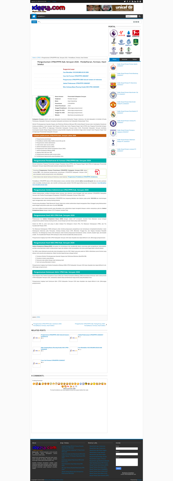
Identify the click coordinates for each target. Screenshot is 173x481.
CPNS (38, 317)
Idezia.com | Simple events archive (53, 480)
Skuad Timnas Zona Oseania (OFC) (99, 475)
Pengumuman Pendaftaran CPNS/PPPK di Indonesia (83, 177)
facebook (127, 1)
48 (80, 336)
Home (33, 16)
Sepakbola (41, 16)
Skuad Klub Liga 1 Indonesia (97, 446)
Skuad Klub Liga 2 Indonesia (97, 448)
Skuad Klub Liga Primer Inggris (98, 450)
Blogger (139, 480)
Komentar (124, 59)
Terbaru (135, 59)
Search (139, 16)
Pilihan (114, 59)
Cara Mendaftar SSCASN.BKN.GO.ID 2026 (76, 72)
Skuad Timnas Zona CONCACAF (99, 471)
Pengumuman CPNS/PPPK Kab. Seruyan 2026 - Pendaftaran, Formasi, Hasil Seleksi (71, 63)
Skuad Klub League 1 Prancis (98, 458)
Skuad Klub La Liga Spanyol (97, 452)
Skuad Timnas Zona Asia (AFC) (98, 467)
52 (43, 338)
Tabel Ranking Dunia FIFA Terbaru (99, 463)
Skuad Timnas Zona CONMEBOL (99, 469)
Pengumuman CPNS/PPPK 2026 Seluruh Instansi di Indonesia (82, 79)
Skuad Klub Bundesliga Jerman (98, 456)
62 (43, 362)
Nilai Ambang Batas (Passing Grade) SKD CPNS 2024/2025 (81, 87)
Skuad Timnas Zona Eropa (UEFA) (99, 465)
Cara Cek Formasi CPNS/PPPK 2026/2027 (76, 76)
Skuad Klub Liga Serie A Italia (98, 454)
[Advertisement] (69, 41)
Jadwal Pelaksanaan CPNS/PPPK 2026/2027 (76, 83)
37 (43, 350)
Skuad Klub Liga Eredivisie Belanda (99, 461)
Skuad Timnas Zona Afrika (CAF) (98, 473)
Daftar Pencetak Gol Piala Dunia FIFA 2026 (53, 21)
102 (80, 349)
